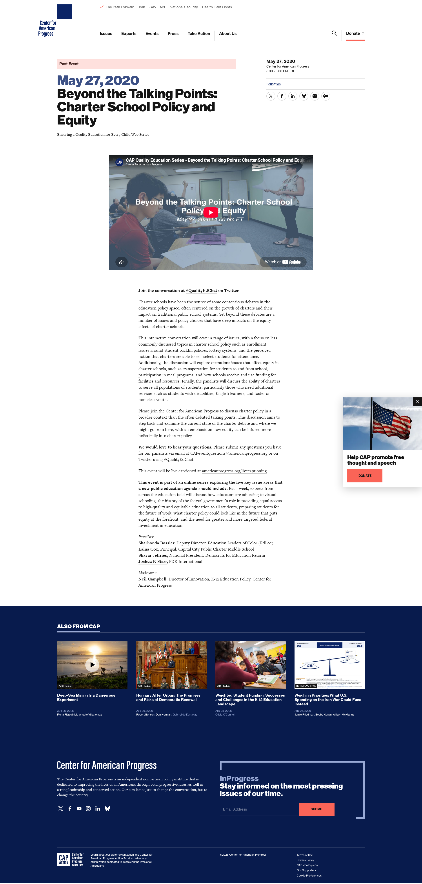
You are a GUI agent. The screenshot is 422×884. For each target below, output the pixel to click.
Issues (106, 33)
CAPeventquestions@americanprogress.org (228, 453)
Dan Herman (163, 714)
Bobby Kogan (323, 714)
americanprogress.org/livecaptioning (234, 471)
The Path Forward (120, 7)
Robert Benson (145, 714)
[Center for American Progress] (65, 20)
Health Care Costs (217, 7)
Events (152, 33)
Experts (128, 33)
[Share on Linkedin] (292, 96)
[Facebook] (69, 808)
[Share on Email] (314, 96)
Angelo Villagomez (90, 714)
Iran (142, 7)
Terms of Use (305, 855)
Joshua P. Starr (152, 561)
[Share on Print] (325, 96)
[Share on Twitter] (270, 96)
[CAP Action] (71, 859)
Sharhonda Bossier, (156, 543)
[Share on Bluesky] (303, 96)
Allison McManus (343, 714)
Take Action (199, 33)
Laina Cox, (148, 549)
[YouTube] (79, 808)
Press (173, 33)
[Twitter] (60, 808)
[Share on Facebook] (281, 96)
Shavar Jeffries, (153, 555)
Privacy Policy (305, 860)
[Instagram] (88, 808)
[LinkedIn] (97, 808)
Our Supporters (306, 870)
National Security (184, 7)
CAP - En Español (307, 865)
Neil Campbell (152, 579)
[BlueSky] (107, 808)
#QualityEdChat (201, 290)
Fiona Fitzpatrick (67, 714)
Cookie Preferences (309, 875)
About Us (228, 33)
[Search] (334, 35)
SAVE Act (157, 7)
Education (273, 84)
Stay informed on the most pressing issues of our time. (281, 786)
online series (196, 482)
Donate (353, 33)
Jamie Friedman (304, 714)
